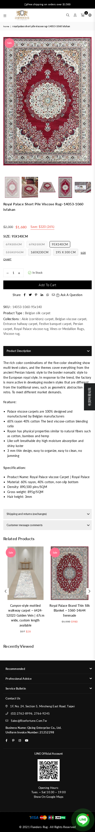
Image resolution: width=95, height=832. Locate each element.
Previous (6, 106)
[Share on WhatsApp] (47, 295)
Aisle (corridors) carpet (38, 319)
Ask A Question (71, 295)
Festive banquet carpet (55, 324)
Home (6, 26)
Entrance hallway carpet (20, 324)
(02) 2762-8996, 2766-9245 (30, 713)
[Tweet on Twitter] (30, 295)
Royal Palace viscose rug (31, 329)
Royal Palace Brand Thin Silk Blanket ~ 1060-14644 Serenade (69, 610)
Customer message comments (24, 525)
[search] (68, 15)
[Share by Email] (53, 295)
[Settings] (89, 15)
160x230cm (40, 252)
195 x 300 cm (66, 252)
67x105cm (14, 244)
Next (88, 106)
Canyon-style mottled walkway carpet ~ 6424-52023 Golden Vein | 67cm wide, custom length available (25, 615)
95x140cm (60, 244)
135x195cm (15, 252)
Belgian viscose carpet (70, 319)
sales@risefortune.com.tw (29, 720)
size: (15, 236)
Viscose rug (11, 333)
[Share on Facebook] (24, 295)
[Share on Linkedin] (42, 295)
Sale (9, 42)
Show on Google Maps (48, 796)
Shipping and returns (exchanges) (27, 514)
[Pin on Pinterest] (36, 295)
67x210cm (37, 244)
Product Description (19, 351)
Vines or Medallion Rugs (67, 329)
